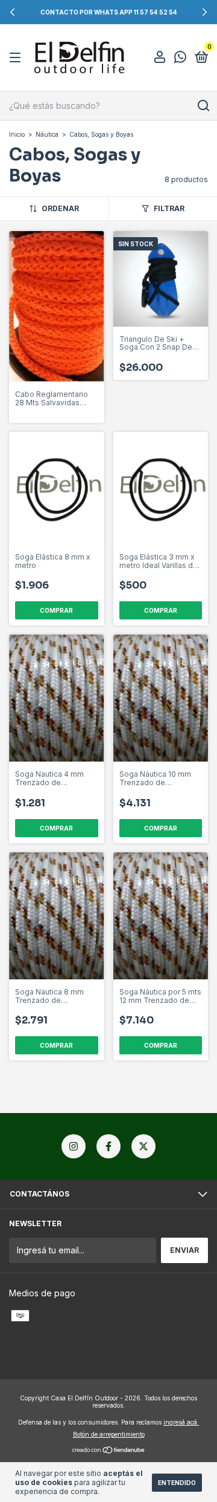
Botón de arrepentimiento (109, 1434)
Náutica (47, 134)
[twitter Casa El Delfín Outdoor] (143, 1146)
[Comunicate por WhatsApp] (180, 58)
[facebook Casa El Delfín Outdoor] (108, 1146)
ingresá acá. (181, 1422)
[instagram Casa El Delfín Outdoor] (73, 1146)
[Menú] (17, 57)
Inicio (17, 134)
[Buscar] (203, 106)
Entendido (177, 1482)
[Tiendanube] (108, 1451)
